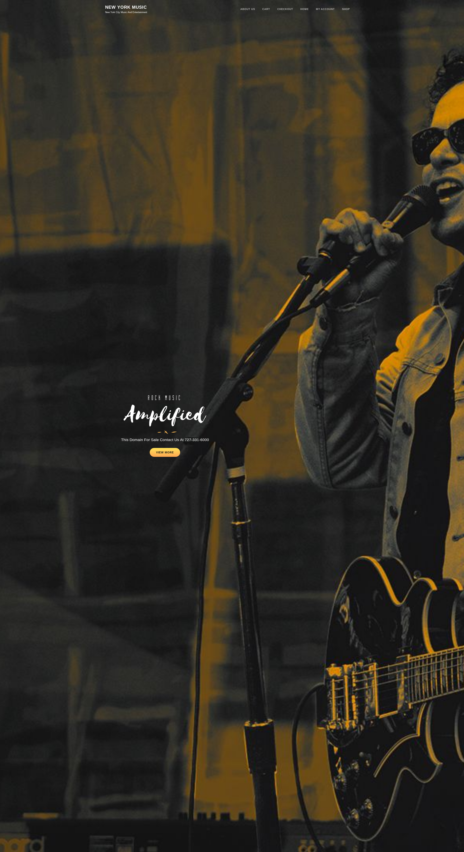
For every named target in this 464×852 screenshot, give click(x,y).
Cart (266, 9)
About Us (247, 9)
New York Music (126, 7)
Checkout (285, 9)
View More (168, 454)
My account (325, 9)
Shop (346, 9)
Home (304, 9)
